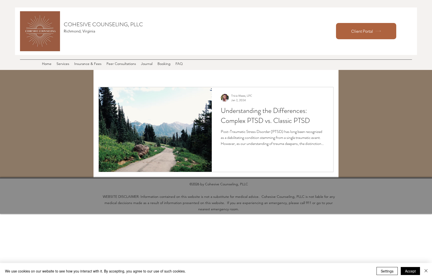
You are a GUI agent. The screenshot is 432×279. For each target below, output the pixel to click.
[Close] (426, 271)
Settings (387, 271)
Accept (410, 271)
